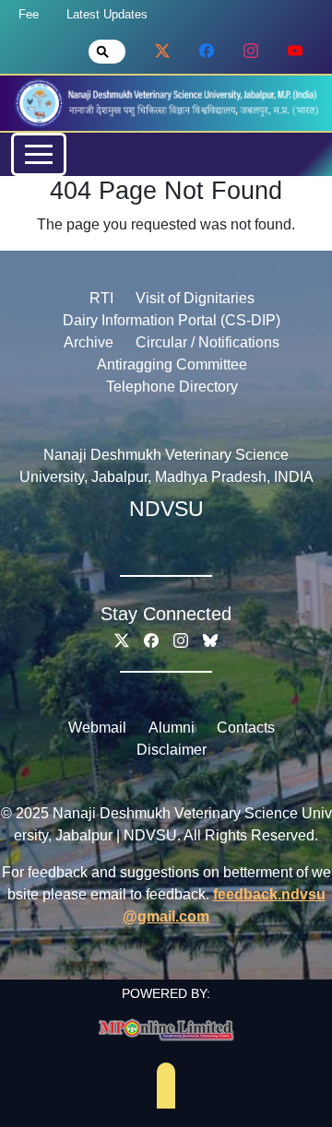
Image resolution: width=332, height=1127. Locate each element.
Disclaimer (171, 749)
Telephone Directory (172, 386)
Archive (88, 342)
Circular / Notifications (207, 342)
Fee (28, 14)
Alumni (171, 727)
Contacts (246, 727)
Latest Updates (107, 14)
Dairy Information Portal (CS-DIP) (171, 320)
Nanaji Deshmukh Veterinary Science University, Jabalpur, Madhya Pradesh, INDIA (166, 466)
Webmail (97, 727)
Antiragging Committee (172, 364)
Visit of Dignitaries (195, 298)
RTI (101, 298)
